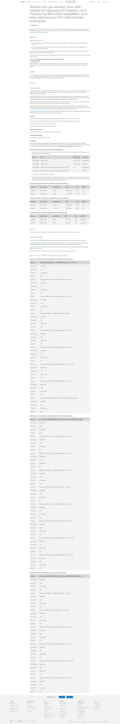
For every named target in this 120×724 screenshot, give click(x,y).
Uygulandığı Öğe (34, 25)
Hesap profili (29, 703)
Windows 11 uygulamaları (14, 711)
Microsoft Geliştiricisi (80, 703)
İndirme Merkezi (29, 705)
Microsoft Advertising (63, 713)
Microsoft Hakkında (97, 705)
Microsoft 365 (28, 1)
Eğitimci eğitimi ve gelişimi (48, 713)
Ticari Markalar (90, 721)
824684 (31, 251)
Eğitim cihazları (46, 705)
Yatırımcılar (96, 709)
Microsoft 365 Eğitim (47, 709)
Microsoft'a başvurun (72, 721)
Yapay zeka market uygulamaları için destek (84, 707)
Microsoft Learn (79, 705)
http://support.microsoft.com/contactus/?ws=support (41, 111)
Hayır (70, 697)
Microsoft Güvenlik (63, 705)
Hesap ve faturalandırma (52, 1)
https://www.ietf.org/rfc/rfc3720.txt (37, 243)
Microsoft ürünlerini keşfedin (14, 709)
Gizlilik (78, 721)
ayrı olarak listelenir (72, 177)
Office (34, 1)
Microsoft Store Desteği (31, 707)
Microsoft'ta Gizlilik (97, 707)
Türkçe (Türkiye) (14, 721)
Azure (61, 707)
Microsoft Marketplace (80, 711)
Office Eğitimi (46, 711)
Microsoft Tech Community (81, 709)
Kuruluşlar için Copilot (13, 703)
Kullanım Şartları (83, 721)
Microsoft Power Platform (81, 713)
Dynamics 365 (62, 709)
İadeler (28, 709)
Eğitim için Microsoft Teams (48, 707)
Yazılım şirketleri (79, 715)
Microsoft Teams (62, 717)
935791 (31, 123)
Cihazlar (44, 1)
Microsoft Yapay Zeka (63, 703)
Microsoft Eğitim (46, 703)
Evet (62, 697)
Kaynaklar (61, 1)
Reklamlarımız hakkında (97, 721)
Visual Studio (79, 717)
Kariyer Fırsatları (96, 703)
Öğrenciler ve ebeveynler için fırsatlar (49, 715)
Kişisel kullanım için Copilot (14, 705)
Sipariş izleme (29, 711)
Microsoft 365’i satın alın (70, 1)
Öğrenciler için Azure (47, 717)
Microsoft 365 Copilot (63, 715)
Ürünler (38, 1)
